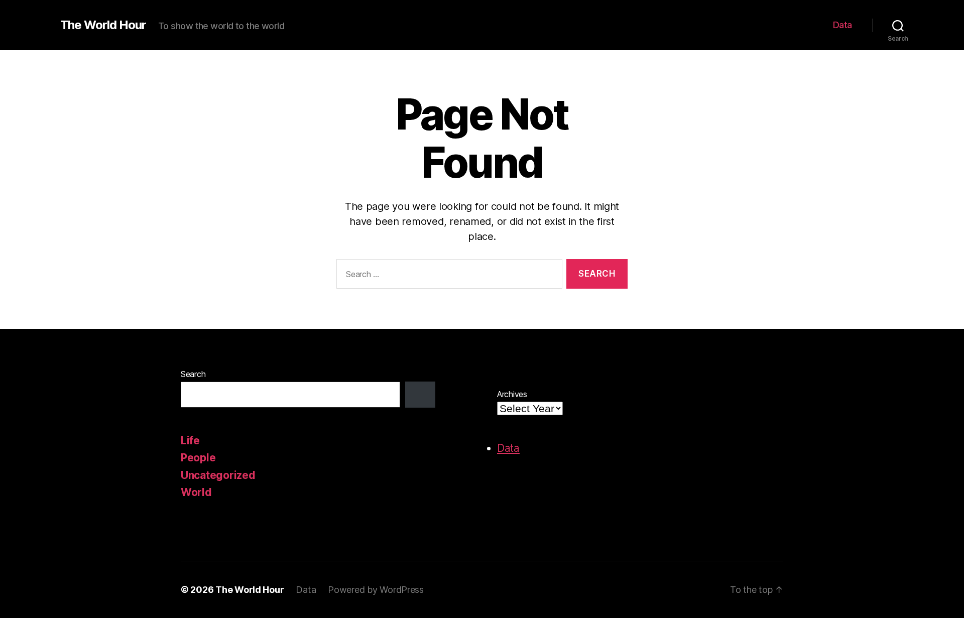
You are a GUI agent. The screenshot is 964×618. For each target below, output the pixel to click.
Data (842, 25)
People (198, 457)
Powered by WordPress (376, 589)
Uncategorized (218, 475)
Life (190, 440)
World (196, 492)
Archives (512, 394)
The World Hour (103, 25)
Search (193, 374)
